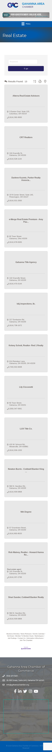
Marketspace (39, 636)
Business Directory (13, 634)
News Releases (26, 634)
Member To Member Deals (24, 636)
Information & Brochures (35, 638)
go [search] (27, 69)
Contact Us (21, 638)
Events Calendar (38, 634)
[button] (5, 81)
